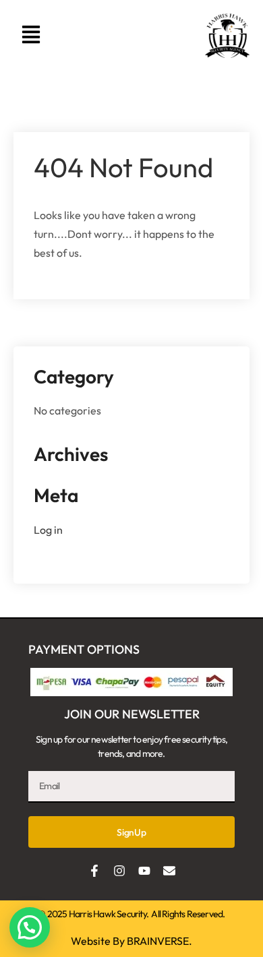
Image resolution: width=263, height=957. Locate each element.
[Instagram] (119, 871)
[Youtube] (144, 871)
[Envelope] (169, 871)
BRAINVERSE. (159, 941)
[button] (30, 35)
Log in (48, 529)
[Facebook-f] (94, 871)
